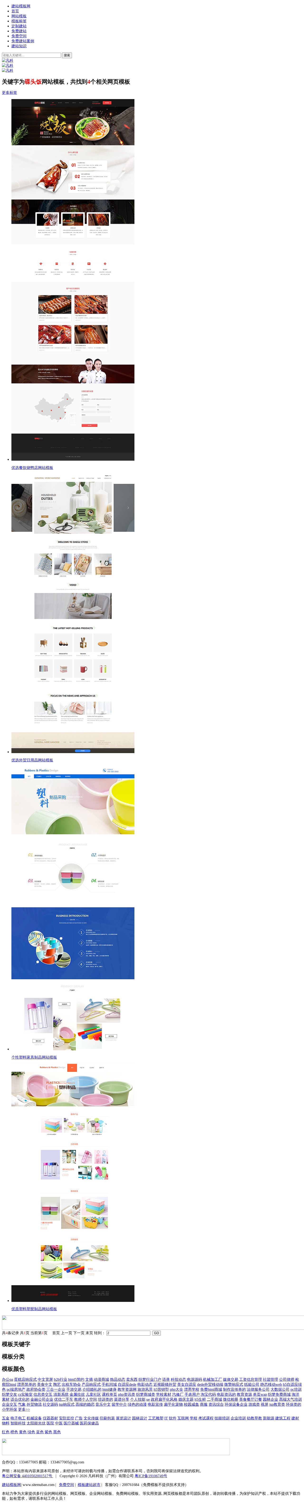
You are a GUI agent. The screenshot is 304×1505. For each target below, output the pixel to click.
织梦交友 (9, 1394)
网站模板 (19, 16)
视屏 (264, 1404)
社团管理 (270, 1379)
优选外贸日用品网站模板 (32, 760)
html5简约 (76, 1379)
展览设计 (123, 1418)
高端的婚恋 (85, 1404)
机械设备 (34, 1418)
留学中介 (119, 1404)
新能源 (268, 1418)
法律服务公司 (258, 1389)
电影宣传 (155, 1404)
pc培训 (296, 1389)
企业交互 (9, 1404)
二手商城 (214, 1399)
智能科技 (18, 1423)
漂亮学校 (191, 1389)
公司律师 (286, 1379)
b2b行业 (60, 1379)
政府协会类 (35, 1389)
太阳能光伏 (36, 1423)
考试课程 (206, 1418)
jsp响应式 (67, 1404)
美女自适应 (186, 1384)
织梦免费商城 (279, 1394)
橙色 (14, 1432)
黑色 (57, 1432)
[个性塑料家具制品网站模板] (156, 909)
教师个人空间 (85, 1399)
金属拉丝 (77, 1394)
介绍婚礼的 (91, 1389)
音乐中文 (103, 1404)
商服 (204, 1404)
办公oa (7, 1379)
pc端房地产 (16, 1389)
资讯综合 (216, 1404)
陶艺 (57, 1384)
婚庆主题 (186, 1399)
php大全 (176, 1389)
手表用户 (192, 1394)
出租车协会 (71, 1384)
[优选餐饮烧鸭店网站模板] (156, 280)
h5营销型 (161, 1389)
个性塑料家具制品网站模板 (34, 1057)
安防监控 (66, 1418)
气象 (22, 1404)
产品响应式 (91, 1384)
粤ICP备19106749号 (151, 1476)
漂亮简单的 (26, 1384)
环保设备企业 (236, 1404)
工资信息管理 (250, 1379)
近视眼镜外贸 (164, 1384)
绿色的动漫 (137, 1404)
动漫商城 (101, 1379)
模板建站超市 (89, 1485)
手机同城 (109, 1384)
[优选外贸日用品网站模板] (156, 614)
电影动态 (144, 1384)
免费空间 (19, 36)
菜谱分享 (121, 1399)
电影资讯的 (226, 1394)
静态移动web (271, 1384)
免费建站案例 (22, 41)
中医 (59, 1423)
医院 (50, 1423)
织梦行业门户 (149, 1379)
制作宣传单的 (234, 1389)
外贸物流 (34, 1404)
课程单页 (109, 1394)
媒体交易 (230, 1379)
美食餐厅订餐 (250, 1399)
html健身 (109, 1389)
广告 (79, 1418)
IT (166, 1418)
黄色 (23, 1432)
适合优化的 (19, 1399)
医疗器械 (71, 1423)
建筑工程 (282, 1418)
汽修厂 (178, 1394)
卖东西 (132, 1379)
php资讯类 (126, 1394)
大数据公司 (280, 1389)
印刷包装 (107, 1418)
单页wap (260, 1394)
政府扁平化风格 (164, 1399)
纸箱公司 (251, 1384)
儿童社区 (93, 1394)
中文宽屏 (45, 1379)
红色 (6, 1432)
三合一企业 (55, 1389)
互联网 (183, 1418)
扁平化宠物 (173, 1404)
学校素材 (163, 1394)
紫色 (48, 1432)
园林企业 (270, 1399)
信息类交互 (42, 1394)
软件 (172, 1418)
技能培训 (222, 1418)
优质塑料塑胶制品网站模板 (34, 1309)
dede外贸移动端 (210, 1384)
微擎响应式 (233, 1384)
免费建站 (19, 31)
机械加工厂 (212, 1379)
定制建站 (19, 26)
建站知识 (19, 46)
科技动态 (178, 1379)
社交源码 (50, 1404)
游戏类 (254, 1404)
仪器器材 (50, 1418)
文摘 (89, 1379)
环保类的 (293, 1404)
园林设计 (139, 1418)
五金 (6, 1418)
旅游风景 (145, 1389)
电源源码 (194, 1379)
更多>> (24, 1409)
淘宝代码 (208, 1394)
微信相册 (230, 1399)
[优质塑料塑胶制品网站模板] (156, 1183)
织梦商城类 (145, 1394)
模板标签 (19, 21)
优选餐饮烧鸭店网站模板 (32, 468)
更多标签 (9, 93)
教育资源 (244, 1394)
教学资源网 (127, 1389)
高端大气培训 (290, 1399)
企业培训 (238, 1418)
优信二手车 (63, 1399)
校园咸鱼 (191, 1404)
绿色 (31, 1432)
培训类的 (105, 1399)
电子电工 (18, 1418)
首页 (15, 11)
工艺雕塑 (155, 1418)
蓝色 (40, 1432)
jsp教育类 (277, 1404)
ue (148, 1399)
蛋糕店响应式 (25, 1379)
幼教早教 (254, 1418)
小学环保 (9, 1409)
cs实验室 (25, 1394)
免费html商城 (211, 1389)
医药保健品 (89, 1423)
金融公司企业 (41, 1399)
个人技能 (137, 1399)
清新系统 (61, 1394)
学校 (193, 1418)
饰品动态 (117, 1379)
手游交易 (73, 1389)
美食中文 (44, 1384)
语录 (166, 1379)
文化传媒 (91, 1418)
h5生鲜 (200, 1399)
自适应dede (127, 1384)
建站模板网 (20, 6)
